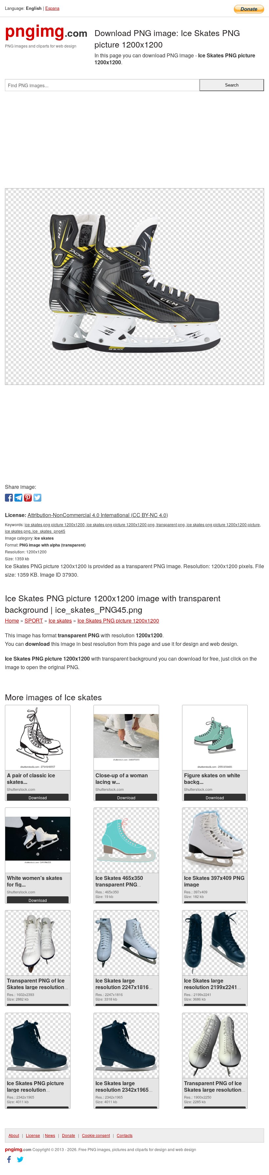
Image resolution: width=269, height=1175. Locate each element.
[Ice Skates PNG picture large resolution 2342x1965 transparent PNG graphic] (38, 1045)
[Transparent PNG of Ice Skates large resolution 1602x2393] (37, 943)
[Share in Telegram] (18, 498)
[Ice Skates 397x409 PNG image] (215, 840)
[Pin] (28, 498)
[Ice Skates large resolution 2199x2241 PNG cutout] (214, 943)
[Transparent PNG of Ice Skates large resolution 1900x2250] (215, 1045)
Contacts (125, 1135)
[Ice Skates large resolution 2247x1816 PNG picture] (126, 942)
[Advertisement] (134, 142)
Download (38, 797)
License (33, 1135)
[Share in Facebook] (9, 498)
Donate (68, 1135)
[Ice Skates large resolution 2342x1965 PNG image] (126, 1045)
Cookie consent (96, 1135)
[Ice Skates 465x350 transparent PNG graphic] (126, 840)
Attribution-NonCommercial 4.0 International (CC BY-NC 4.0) (98, 515)
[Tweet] (37, 498)
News (50, 1135)
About (14, 1135)
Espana (52, 8)
